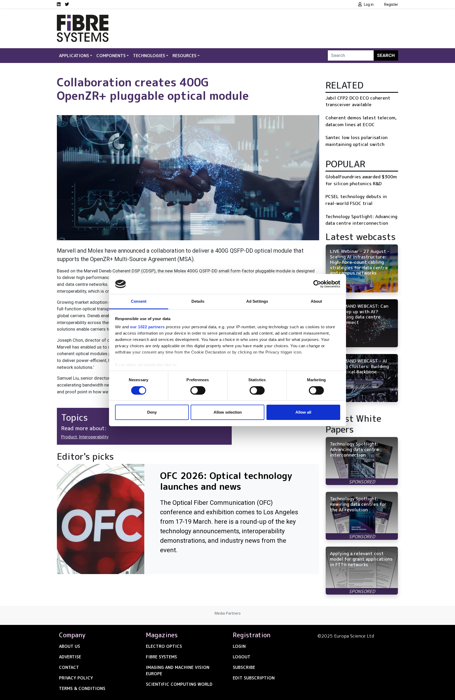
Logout (241, 657)
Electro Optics (164, 646)
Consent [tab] (139, 301)
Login (239, 646)
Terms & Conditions (82, 688)
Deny (152, 412)
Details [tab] (197, 301)
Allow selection (228, 412)
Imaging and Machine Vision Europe (177, 670)
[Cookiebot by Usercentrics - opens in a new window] (317, 284)
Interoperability (93, 436)
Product (69, 436)
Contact (69, 667)
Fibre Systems (161, 657)
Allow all (303, 412)
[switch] (197, 390)
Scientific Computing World (179, 684)
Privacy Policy (76, 678)
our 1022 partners (147, 327)
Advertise (70, 657)
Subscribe (244, 667)
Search (386, 55)
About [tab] (316, 301)
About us (69, 646)
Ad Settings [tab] (257, 301)
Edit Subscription (254, 678)
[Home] (82, 18)
